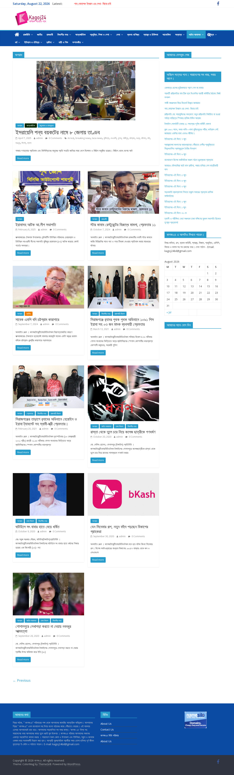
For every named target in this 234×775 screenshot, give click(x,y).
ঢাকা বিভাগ (119, 426)
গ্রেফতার (30, 413)
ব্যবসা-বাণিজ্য (133, 34)
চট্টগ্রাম (132, 138)
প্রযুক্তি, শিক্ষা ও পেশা (99, 34)
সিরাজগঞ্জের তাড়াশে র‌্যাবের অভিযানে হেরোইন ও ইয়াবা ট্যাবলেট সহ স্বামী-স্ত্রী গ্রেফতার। (46, 421)
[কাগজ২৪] (17, 34)
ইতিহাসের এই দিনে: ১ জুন (175, 207)
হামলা (29, 142)
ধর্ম (16, 42)
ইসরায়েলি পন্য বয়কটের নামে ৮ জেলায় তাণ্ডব (58, 132)
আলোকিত (167, 34)
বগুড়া (138, 138)
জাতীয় (39, 34)
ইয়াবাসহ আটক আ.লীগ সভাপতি (36, 224)
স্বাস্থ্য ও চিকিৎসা (151, 34)
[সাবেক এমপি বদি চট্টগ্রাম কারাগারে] (48, 268)
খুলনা (119, 138)
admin (39, 138)
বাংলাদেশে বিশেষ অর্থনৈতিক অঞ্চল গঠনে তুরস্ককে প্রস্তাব (189, 159)
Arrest (71, 138)
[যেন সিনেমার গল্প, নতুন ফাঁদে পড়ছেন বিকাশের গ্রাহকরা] (123, 475)
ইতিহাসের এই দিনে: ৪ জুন (175, 180)
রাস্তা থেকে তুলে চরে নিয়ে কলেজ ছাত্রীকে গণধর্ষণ (122, 431)
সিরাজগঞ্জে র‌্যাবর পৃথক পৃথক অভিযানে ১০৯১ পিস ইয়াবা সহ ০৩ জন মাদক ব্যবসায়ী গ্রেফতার (122, 322)
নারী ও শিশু (63, 42)
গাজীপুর (125, 138)
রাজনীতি (26, 34)
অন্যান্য (178, 34)
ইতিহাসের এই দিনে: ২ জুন (175, 201)
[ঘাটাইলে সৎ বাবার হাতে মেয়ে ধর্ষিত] (48, 475)
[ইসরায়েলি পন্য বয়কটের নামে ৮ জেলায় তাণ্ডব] (86, 63)
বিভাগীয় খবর (62, 34)
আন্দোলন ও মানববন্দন (46, 125)
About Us (106, 723)
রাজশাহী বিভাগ (120, 313)
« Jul (169, 312)
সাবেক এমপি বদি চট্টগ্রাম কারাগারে (37, 319)
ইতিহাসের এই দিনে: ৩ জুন (175, 186)
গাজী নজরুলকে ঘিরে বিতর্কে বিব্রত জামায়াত (182, 103)
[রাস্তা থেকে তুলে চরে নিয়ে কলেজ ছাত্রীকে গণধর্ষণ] (123, 368)
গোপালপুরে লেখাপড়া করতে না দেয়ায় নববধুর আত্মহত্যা (43, 628)
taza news (97, 138)
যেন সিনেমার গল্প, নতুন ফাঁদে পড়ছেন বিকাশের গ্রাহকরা (119, 529)
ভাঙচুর (18, 142)
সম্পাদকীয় (76, 42)
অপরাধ (19, 125)
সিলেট (24, 142)
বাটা (148, 138)
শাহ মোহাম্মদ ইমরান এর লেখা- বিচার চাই (92, 4)
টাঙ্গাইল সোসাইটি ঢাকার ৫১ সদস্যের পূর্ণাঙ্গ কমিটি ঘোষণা (188, 123)
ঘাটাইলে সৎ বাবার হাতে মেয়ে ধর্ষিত (37, 526)
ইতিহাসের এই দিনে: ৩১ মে (175, 213)
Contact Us (107, 729)
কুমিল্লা (106, 138)
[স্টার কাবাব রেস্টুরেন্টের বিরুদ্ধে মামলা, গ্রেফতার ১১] (123, 173)
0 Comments (55, 138)
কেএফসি (113, 138)
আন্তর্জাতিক (80, 34)
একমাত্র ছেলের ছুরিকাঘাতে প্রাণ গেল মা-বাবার (184, 87)
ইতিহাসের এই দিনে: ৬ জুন (175, 154)
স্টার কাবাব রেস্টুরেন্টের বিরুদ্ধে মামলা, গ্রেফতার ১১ (123, 224)
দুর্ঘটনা (49, 42)
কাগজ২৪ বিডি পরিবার (110, 735)
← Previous (22, 680)
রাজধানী (50, 34)
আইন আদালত (195, 34)
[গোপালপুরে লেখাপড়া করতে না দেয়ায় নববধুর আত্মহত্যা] (48, 575)
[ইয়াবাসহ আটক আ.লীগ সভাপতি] (48, 173)
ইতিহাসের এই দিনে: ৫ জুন (175, 175)
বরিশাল (143, 138)
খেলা (118, 34)
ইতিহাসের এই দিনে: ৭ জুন (175, 139)
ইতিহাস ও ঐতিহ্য (31, 42)
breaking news (83, 138)
